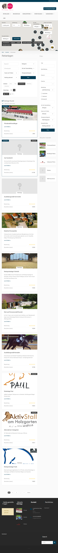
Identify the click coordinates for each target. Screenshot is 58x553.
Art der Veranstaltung (36, 23)
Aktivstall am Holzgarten (11, 430)
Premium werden (52, 0)
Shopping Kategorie (46, 29)
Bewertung (43, 87)
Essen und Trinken (48, 22)
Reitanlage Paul (8, 391)
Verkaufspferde (27, 13)
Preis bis (43, 81)
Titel (42, 63)
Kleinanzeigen (49, 13)
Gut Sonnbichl (8, 158)
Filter (28, 77)
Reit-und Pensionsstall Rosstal (13, 312)
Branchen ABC (16, 13)
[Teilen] (14, 114)
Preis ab (43, 75)
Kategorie (25, 22)
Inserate (7, 52)
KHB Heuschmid (51, 178)
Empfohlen (45, 93)
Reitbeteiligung (38, 13)
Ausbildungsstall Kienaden (12, 352)
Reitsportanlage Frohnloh (11, 271)
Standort (4, 22)
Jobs (4, 18)
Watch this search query (9, 103)
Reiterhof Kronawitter (10, 231)
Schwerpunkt (44, 99)
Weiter (28, 492)
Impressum (46, 508)
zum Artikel (7, 126)
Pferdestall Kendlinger (10, 123)
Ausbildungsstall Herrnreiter (12, 197)
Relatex (49, 170)
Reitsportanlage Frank (10, 467)
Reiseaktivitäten (5, 36)
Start (3, 52)
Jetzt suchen (16, 38)
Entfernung (14, 22)
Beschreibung (44, 69)
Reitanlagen (6, 13)
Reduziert (45, 96)
